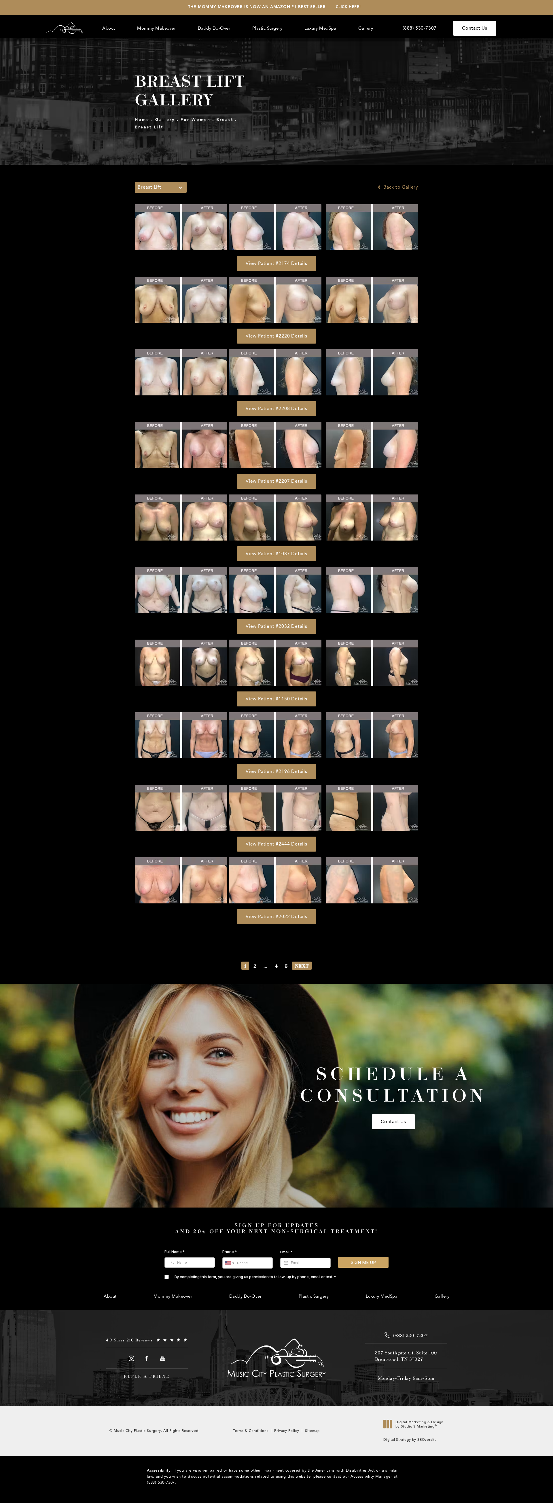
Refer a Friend (147, 1376)
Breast (224, 119)
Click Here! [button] (348, 7)
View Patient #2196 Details (276, 771)
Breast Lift (149, 127)
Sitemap (312, 1430)
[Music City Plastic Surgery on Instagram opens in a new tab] (131, 1358)
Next (302, 966)
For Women (196, 119)
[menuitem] (109, 28)
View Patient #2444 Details (276, 844)
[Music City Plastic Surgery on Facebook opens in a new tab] (147, 1358)
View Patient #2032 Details (276, 626)
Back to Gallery (400, 187)
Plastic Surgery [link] (267, 28)
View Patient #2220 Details (276, 336)
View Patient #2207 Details (276, 481)
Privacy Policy (286, 1430)
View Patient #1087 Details (276, 554)
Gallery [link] (365, 28)
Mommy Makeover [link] (156, 28)
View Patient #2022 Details (276, 917)
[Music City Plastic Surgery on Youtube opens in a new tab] (162, 1358)
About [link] (108, 28)
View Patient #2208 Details (276, 409)
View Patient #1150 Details (276, 699)
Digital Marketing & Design (419, 1426)
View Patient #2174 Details (276, 263)
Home (142, 119)
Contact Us (474, 28)
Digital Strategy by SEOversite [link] (410, 1439)
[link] (420, 28)
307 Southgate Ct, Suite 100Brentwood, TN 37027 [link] (406, 1356)
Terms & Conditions (250, 1430)
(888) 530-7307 (161, 1482)
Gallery (165, 119)
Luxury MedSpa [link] (320, 28)
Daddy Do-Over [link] (214, 28)
